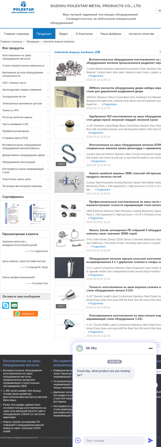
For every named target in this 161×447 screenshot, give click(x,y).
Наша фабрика (110, 33)
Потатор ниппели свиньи (17, 117)
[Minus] (150, 348)
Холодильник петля (14, 96)
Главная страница (16, 33)
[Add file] (78, 440)
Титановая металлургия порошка (22, 186)
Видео (63, 33)
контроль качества (141, 33)
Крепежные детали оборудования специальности (22, 74)
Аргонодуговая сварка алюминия (22, 89)
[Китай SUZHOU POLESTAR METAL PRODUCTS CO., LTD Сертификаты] (12, 213)
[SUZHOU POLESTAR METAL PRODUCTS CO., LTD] (23, 7)
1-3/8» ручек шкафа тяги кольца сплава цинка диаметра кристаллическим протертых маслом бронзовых (25, 395)
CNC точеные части (14, 82)
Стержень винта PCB (15, 138)
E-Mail (156, 391)
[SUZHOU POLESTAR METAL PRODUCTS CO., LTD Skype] (5, 305)
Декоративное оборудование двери (23, 155)
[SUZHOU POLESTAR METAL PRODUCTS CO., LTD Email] (14, 305)
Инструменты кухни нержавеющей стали (23, 171)
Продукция (44, 33)
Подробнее (96, 75)
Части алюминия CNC (15, 124)
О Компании (84, 33)
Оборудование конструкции (18, 162)
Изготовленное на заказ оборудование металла (16, 57)
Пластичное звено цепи (16, 179)
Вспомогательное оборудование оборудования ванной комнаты (21, 146)
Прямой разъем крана (15, 131)
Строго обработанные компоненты (23, 65)
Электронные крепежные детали (22, 103)
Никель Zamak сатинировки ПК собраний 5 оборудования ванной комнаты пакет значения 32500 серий (23, 426)
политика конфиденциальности (19, 437)
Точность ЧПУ (10, 110)
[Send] (150, 440)
